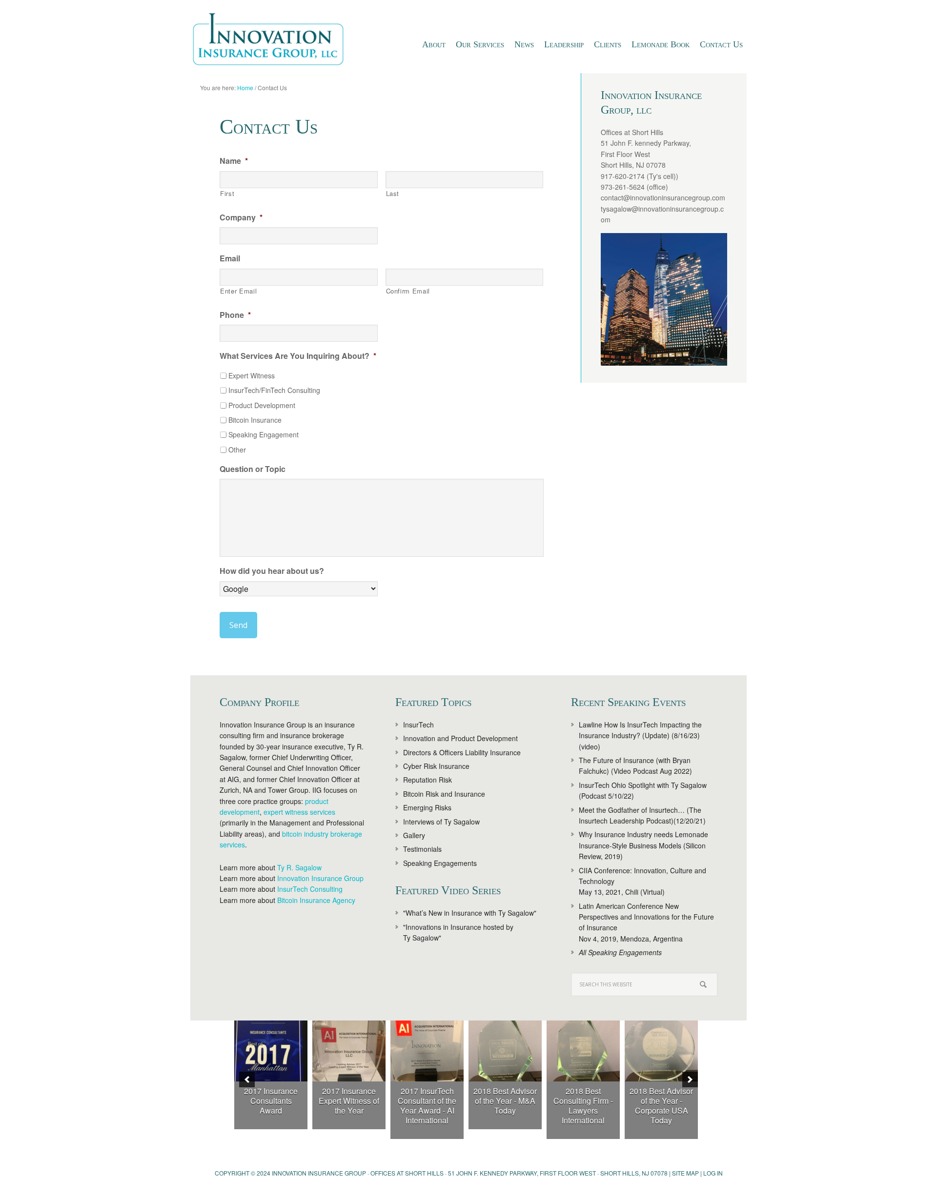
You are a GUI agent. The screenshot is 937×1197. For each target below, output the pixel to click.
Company (241, 218)
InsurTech (418, 724)
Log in (713, 1173)
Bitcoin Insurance (255, 420)
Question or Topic (252, 469)
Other (237, 449)
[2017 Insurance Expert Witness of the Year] (349, 1050)
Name (234, 161)
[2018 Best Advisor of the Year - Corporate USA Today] (661, 1050)
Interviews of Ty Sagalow (441, 821)
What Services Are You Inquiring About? (298, 356)
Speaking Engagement (263, 434)
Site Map (685, 1173)
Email (230, 259)
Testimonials (422, 849)
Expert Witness (251, 375)
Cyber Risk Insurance (436, 766)
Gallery (414, 835)
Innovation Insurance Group (273, 41)
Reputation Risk (427, 780)
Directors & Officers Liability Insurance (462, 752)
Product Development (261, 405)
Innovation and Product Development (460, 738)
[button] (247, 1079)
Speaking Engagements (440, 863)
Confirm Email (408, 290)
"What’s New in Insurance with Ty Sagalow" (469, 913)
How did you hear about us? (272, 571)
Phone (235, 315)
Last (393, 193)
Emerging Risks (427, 807)
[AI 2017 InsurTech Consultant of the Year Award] (427, 1050)
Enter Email (238, 290)
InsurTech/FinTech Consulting (274, 390)
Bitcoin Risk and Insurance (444, 794)
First (227, 193)
